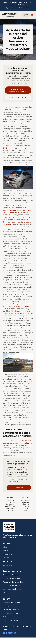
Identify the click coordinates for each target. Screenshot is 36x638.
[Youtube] (9, 633)
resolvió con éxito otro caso (20, 325)
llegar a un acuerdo (23, 306)
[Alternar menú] (32, 15)
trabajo (5, 251)
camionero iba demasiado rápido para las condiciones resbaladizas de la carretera (17, 212)
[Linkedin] (15, 633)
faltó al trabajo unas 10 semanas (19, 403)
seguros (16, 263)
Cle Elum (6, 148)
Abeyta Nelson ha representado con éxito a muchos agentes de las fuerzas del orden (17, 443)
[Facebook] (4, 633)
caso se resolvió (10, 309)
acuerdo (19, 316)
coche (30, 155)
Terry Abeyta (13, 417)
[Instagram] (12, 633)
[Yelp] (7, 633)
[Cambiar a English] (26, 15)
